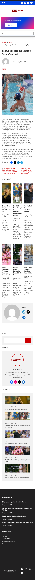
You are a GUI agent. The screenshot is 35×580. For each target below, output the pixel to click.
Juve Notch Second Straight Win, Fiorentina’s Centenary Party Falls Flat (17, 210)
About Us (4, 536)
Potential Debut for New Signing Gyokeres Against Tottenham (26, 171)
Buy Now (11, 25)
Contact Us (5, 544)
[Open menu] (2, 33)
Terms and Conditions (8, 541)
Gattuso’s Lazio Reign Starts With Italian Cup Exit (6, 209)
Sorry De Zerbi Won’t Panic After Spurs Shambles (28, 209)
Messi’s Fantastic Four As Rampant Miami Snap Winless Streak (6, 271)
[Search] (28, 340)
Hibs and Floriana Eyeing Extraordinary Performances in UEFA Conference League (9, 171)
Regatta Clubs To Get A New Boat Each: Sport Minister (28, 270)
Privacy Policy (6, 538)
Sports (10, 42)
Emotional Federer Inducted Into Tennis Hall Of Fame (17, 271)
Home (4, 42)
